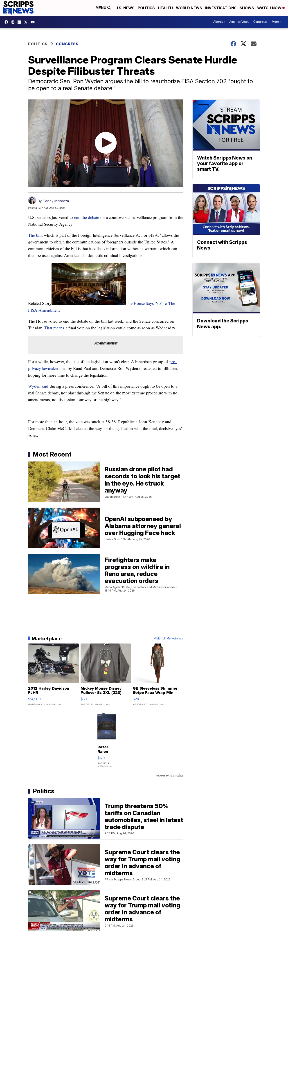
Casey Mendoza (56, 201)
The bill (35, 235)
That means (54, 328)
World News (189, 8)
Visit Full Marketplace (168, 638)
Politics (146, 8)
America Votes (239, 21)
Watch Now (269, 8)
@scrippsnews (34, 22)
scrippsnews (7, 22)
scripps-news (20, 22)
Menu (101, 8)
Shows (247, 8)
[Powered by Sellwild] (176, 775)
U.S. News (125, 8)
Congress (260, 21)
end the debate (86, 217)
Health (165, 8)
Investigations (220, 8)
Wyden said (38, 386)
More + (276, 21)
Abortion (219, 21)
